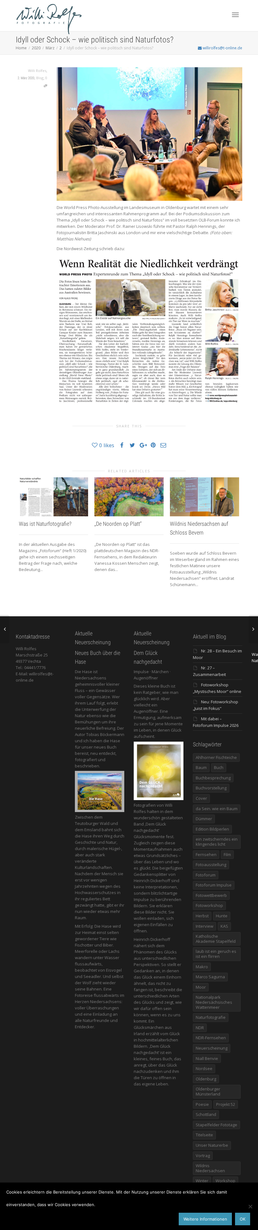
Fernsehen (206, 854)
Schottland (206, 1114)
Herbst (202, 916)
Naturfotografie (211, 1017)
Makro (202, 966)
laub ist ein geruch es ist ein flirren (216, 953)
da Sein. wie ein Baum (217, 808)
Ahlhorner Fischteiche (216, 757)
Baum (201, 767)
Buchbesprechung (213, 778)
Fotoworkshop (209, 905)
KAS (224, 926)
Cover (201, 798)
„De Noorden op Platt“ (118, 523)
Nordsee (204, 1068)
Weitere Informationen (205, 1219)
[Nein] (250, 1206)
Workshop (225, 1180)
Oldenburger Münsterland (208, 1091)
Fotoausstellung (211, 864)
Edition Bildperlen (212, 829)
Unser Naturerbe (212, 1145)
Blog (39, 77)
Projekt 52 (225, 1104)
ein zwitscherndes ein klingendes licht (217, 841)
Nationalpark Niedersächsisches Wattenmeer (214, 1002)
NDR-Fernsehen (211, 1038)
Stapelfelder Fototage (216, 1125)
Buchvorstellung (211, 788)
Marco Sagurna (210, 977)
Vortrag (203, 1155)
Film (227, 854)
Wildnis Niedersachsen (210, 1168)
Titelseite (204, 1135)
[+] (53, 496)
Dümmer (204, 818)
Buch (218, 767)
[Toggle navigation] (235, 14)
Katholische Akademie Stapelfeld (216, 938)
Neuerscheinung (211, 1048)
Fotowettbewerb (211, 895)
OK (242, 1219)
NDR (200, 1027)
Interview (204, 926)
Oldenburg (206, 1079)
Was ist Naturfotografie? (45, 523)
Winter (202, 1180)
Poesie (202, 1104)
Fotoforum (206, 875)
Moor (201, 987)
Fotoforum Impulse (214, 885)
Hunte (221, 916)
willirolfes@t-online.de (222, 48)
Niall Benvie (207, 1058)
